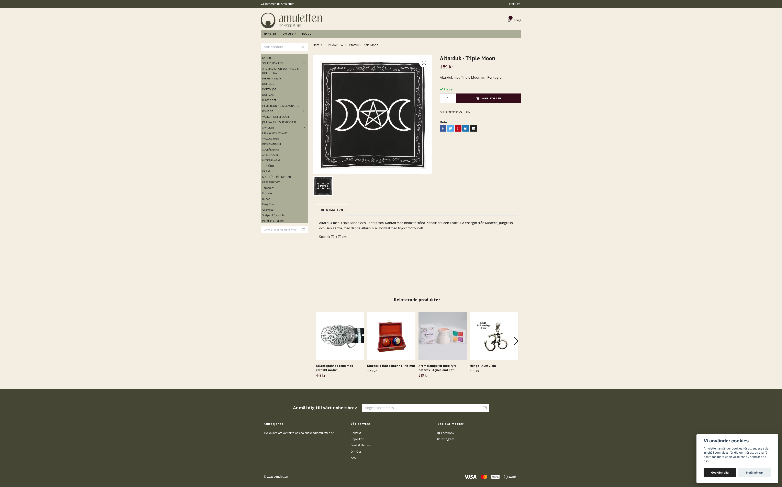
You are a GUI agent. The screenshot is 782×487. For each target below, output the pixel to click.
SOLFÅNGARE (270, 170)
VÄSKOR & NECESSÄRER (276, 137)
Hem (316, 66)
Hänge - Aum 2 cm (483, 386)
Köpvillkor (357, 460)
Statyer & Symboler (274, 236)
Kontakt (356, 454)
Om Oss (356, 472)
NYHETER (270, 54)
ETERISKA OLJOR (272, 99)
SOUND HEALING (272, 84)
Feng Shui (268, 225)
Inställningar (754, 472)
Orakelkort (268, 230)
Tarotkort (267, 208)
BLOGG (307, 54)
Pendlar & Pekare (273, 241)
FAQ (353, 478)
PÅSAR (266, 192)
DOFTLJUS (268, 105)
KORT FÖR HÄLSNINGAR (276, 197)
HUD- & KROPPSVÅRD (275, 154)
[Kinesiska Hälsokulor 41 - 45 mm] (391, 357)
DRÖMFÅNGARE (272, 165)
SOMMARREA (334, 66)
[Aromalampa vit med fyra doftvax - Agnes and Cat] (442, 357)
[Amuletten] (332, 31)
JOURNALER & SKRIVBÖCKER (279, 143)
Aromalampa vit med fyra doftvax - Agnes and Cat (437, 388)
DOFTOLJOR (269, 110)
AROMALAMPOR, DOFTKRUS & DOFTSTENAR (280, 92)
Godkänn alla (720, 472)
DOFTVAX (267, 115)
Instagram (447, 460)
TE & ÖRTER (269, 187)
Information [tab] (332, 230)
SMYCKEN (268, 148)
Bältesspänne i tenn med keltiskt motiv (334, 388)
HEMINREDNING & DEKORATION (281, 126)
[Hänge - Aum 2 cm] (494, 357)
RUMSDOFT (269, 121)
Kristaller (267, 214)
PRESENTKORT (271, 203)
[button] (515, 361)
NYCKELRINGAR (271, 181)
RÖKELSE (267, 132)
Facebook (447, 454)
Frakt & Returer (361, 466)
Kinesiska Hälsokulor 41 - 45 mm (391, 386)
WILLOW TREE (270, 159)
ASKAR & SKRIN (271, 176)
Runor (266, 219)
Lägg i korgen (491, 119)
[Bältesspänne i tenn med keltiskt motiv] (340, 357)
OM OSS (287, 54)
